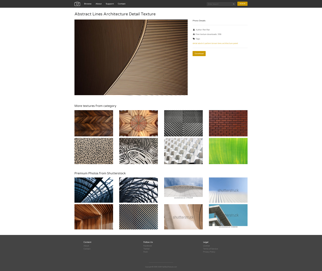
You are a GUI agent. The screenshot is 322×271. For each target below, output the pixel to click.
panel (235, 43)
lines (220, 43)
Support (110, 4)
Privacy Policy (209, 251)
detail (195, 43)
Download (199, 53)
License (206, 245)
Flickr (145, 251)
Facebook (147, 245)
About (99, 4)
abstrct (201, 43)
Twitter (146, 248)
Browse (87, 4)
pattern (208, 43)
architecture (227, 43)
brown (214, 43)
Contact (121, 4)
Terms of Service (210, 248)
